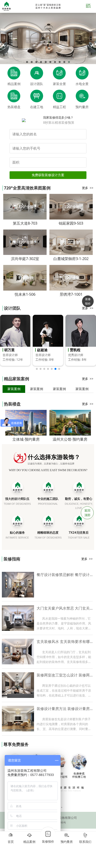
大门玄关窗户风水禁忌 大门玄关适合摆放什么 (65, 608)
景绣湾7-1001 (71, 294)
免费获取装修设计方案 (48, 175)
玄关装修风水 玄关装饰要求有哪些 (65, 641)
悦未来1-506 (25, 294)
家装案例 (14, 389)
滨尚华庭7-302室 (25, 258)
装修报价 (88, 301)
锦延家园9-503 (71, 223)
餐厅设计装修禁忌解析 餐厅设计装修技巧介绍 (65, 574)
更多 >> (87, 188)
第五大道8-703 (25, 223)
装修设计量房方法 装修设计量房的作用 (65, 708)
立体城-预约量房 (26, 439)
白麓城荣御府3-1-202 (71, 258)
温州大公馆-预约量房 (70, 439)
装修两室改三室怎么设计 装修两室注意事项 (65, 675)
